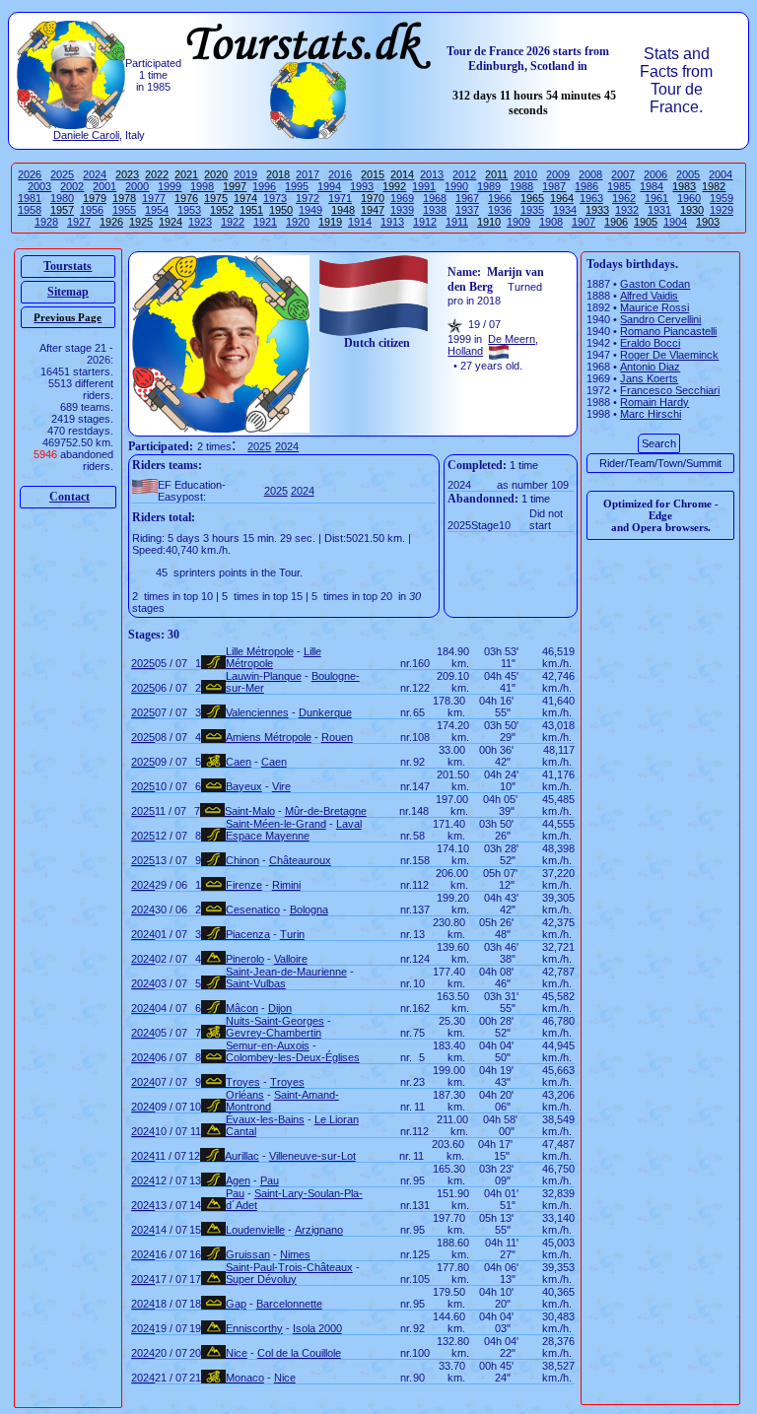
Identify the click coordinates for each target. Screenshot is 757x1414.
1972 (307, 198)
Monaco (245, 1377)
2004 (720, 174)
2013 (432, 174)
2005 (688, 174)
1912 (425, 222)
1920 (298, 222)
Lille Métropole (260, 651)
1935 (532, 210)
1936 (500, 210)
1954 (157, 210)
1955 (124, 210)
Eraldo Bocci (650, 343)
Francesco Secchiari (670, 390)
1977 (154, 198)
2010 (525, 174)
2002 (72, 186)
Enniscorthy (254, 1328)
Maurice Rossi (654, 307)
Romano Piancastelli (668, 331)
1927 (79, 222)
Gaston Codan (655, 284)
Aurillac (242, 1156)
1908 (551, 222)
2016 (340, 174)
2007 (623, 174)
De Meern (511, 339)
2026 (29, 174)
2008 (590, 174)
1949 (310, 210)
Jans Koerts (649, 378)
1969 (402, 198)
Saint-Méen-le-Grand (276, 824)
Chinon (242, 860)
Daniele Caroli (86, 135)
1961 (656, 198)
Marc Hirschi (650, 414)
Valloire (291, 959)
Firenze (244, 885)
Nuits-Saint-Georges (275, 1021)
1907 (583, 222)
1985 (619, 186)
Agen (238, 1180)
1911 (457, 222)
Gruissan (248, 1254)
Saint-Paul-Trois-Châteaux (289, 1267)
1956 (91, 210)
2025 (62, 174)
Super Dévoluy (261, 1279)
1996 (264, 186)
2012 (464, 174)
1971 (340, 198)
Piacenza (248, 934)
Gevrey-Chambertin (273, 1033)
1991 (424, 186)
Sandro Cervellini (660, 319)
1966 (500, 198)
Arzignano (319, 1230)
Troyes (243, 1082)
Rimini (286, 885)
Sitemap (68, 292)
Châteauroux (300, 860)
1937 (467, 210)
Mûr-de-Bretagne (326, 811)
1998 (202, 186)
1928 (46, 222)
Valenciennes (257, 712)
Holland (465, 351)
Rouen (337, 737)
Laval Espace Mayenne (294, 830)
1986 (586, 186)
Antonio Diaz (650, 366)
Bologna (309, 909)
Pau (269, 1180)
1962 (624, 198)
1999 (169, 186)
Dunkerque (325, 712)
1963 (591, 198)
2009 (558, 174)
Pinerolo (245, 959)
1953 (189, 210)
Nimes (295, 1254)
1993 (362, 186)
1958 (29, 210)
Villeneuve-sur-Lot (312, 1156)
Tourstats (67, 266)
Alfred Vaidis (649, 296)
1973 (275, 198)
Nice (236, 1353)
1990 (456, 186)
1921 (265, 222)
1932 (627, 210)
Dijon (280, 1008)
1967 (467, 198)
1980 (62, 198)
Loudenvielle (255, 1230)
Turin (292, 934)
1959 (721, 198)
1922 (232, 222)
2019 (245, 174)
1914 (360, 222)
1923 (200, 222)
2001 (104, 186)
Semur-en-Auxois (268, 1045)
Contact (69, 497)
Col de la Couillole (299, 1353)
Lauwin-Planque (264, 676)
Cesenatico (253, 909)
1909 (518, 222)
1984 (651, 186)
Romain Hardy (654, 402)
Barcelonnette (289, 1304)
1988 (521, 186)
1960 (689, 198)
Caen (238, 762)
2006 (655, 174)
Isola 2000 (317, 1328)
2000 (137, 186)
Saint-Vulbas (256, 983)
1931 (659, 210)
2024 (94, 174)
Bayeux (244, 786)
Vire (281, 786)
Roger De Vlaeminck (669, 355)
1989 (489, 186)
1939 (402, 210)
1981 (29, 198)
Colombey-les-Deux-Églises (293, 1057)
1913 (392, 222)
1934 (565, 210)
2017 (307, 174)
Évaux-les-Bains (265, 1119)
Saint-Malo (250, 811)
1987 (554, 186)
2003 (39, 186)
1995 (297, 186)
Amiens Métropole (268, 737)
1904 (675, 222)
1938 (435, 210)
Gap (236, 1304)
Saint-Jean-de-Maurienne (286, 971)
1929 (721, 210)
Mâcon (242, 1008)
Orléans (245, 1095)
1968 (435, 198)
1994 (329, 186)
